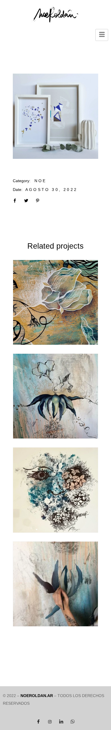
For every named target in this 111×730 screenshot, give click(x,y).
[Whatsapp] (72, 721)
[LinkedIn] (61, 721)
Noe (40, 180)
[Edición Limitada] (55, 116)
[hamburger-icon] (101, 35)
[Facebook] (38, 721)
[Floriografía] (55, 302)
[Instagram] (50, 721)
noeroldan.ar (36, 695)
